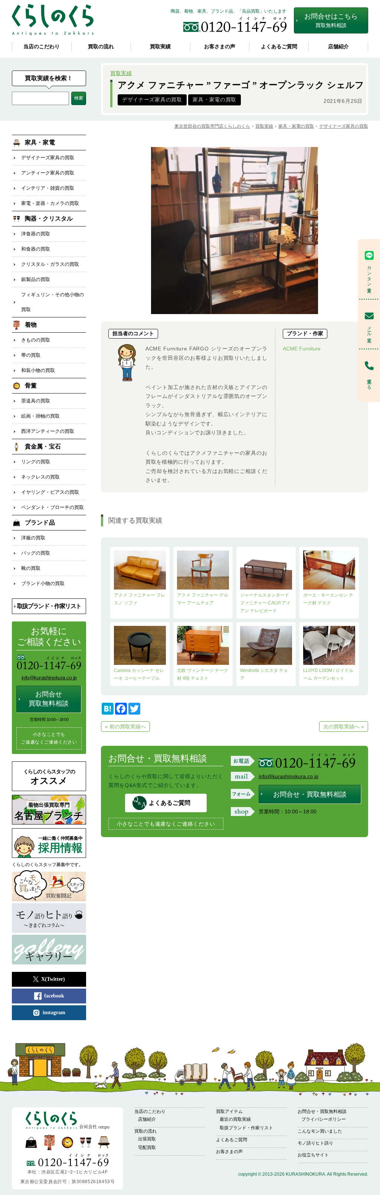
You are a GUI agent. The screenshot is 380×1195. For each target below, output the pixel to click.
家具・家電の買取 (214, 99)
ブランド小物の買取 (43, 583)
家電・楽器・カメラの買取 (50, 203)
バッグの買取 (35, 553)
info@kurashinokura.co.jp (288, 776)
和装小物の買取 (38, 370)
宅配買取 (147, 1147)
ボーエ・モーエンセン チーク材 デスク (328, 598)
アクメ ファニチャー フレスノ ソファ (139, 598)
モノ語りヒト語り (315, 1143)
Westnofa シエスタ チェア (264, 674)
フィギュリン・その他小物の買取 (52, 302)
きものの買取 (35, 340)
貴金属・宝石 (43, 446)
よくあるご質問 (279, 46)
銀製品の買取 (35, 279)
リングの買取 (35, 461)
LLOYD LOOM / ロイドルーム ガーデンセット (328, 674)
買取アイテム (229, 1111)
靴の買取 (30, 568)
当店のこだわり (41, 46)
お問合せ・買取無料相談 (310, 794)
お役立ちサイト (313, 1155)
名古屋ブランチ (48, 811)
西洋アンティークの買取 (47, 431)
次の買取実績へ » (343, 726)
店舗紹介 (338, 46)
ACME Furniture (302, 349)
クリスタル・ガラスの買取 (50, 264)
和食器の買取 (35, 249)
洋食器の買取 (35, 233)
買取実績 (160, 46)
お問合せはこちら (331, 20)
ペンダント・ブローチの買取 (52, 507)
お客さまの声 (219, 46)
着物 (31, 324)
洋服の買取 (33, 538)
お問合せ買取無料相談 (49, 698)
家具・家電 (40, 142)
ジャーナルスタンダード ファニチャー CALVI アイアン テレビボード (265, 602)
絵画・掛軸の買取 (40, 416)
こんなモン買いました (320, 1131)
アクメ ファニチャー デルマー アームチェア (202, 598)
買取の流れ (101, 46)
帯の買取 (30, 355)
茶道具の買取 (35, 401)
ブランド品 (40, 522)
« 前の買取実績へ (125, 726)
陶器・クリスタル (49, 218)
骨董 (31, 385)
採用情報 (60, 845)
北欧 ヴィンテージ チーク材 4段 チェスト (202, 674)
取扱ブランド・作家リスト (49, 606)
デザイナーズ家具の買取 (152, 99)
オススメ (49, 777)
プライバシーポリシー (323, 1119)
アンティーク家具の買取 (47, 173)
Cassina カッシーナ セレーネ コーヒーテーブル (139, 674)
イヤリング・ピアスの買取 (50, 492)
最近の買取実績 (235, 1119)
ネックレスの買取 (40, 477)
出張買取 (147, 1139)
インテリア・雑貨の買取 (47, 188)
